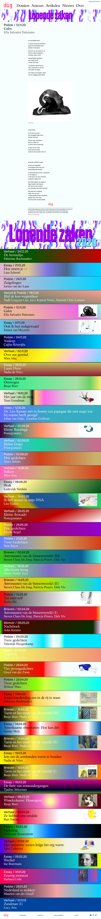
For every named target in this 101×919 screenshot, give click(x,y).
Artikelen (53, 5)
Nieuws (68, 5)
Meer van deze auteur (33, 214)
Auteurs (37, 5)
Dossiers (22, 5)
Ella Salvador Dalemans (19, 32)
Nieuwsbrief (59, 915)
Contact (40, 915)
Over (80, 5)
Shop (77, 915)
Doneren (22, 915)
